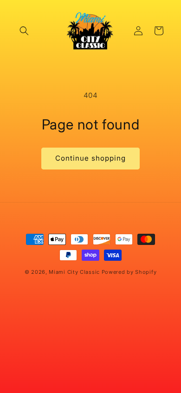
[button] (24, 30)
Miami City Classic (74, 272)
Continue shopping (90, 158)
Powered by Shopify (129, 272)
